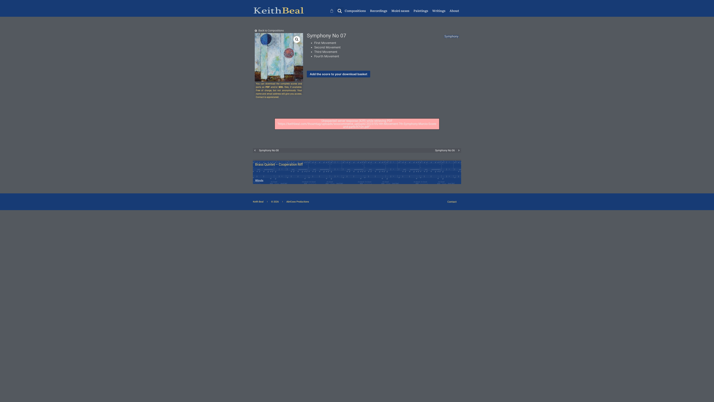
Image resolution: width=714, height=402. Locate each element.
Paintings (421, 11)
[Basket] (333, 10)
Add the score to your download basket (338, 74)
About (454, 11)
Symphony (451, 36)
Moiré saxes (400, 11)
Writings (438, 11)
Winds (259, 180)
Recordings (378, 11)
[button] (340, 11)
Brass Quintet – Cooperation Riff (279, 164)
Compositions (355, 11)
